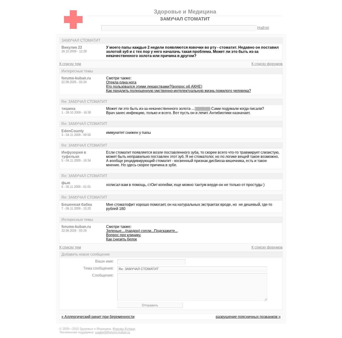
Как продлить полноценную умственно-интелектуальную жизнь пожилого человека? (178, 91)
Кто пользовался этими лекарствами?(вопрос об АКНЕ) (154, 86)
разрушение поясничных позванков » (248, 317)
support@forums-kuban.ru (112, 332)
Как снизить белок (121, 239)
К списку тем (70, 64)
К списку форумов (267, 64)
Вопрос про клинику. (123, 235)
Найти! (263, 28)
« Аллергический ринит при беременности (97, 317)
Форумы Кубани (124, 329)
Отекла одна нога (121, 82)
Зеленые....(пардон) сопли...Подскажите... (142, 231)
